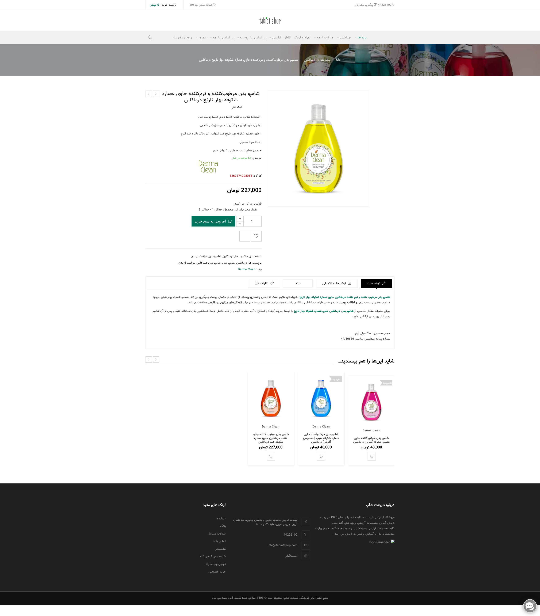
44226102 (385, 5)
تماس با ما (219, 541)
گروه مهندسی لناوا (223, 598)
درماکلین (310, 60)
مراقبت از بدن (199, 256)
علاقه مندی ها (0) (201, 5)
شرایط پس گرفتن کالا (213, 556)
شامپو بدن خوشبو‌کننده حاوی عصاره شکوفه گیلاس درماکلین (371, 440)
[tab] (376, 283)
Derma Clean (246, 269)
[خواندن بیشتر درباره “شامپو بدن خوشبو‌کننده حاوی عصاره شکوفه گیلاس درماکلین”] (371, 456)
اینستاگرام (291, 556)
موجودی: (257, 158)
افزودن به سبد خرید (210, 221)
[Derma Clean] (208, 166)
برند (298, 283)
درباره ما (221, 518)
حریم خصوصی (217, 571)
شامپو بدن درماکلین (209, 263)
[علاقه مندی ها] (256, 236)
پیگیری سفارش (364, 5)
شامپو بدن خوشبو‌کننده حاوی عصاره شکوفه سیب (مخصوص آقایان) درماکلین (321, 438)
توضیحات (374, 283)
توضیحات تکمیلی (334, 283)
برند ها (325, 60)
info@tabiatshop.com (282, 545)
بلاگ (223, 526)
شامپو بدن (215, 256)
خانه (338, 60)
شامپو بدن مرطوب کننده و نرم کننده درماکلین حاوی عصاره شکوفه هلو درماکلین (271, 438)
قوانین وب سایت (216, 564)
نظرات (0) (262, 283)
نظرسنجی (220, 549)
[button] (271, 456)
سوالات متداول (217, 533)
